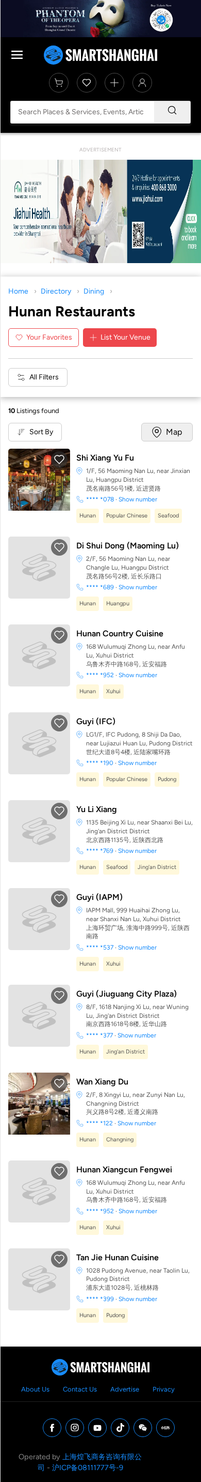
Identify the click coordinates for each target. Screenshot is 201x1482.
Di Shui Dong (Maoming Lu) (127, 546)
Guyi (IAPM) (99, 897)
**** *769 (99, 850)
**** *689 (100, 587)
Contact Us (80, 1389)
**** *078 (100, 499)
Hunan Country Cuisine (119, 633)
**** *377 (99, 1035)
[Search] (172, 112)
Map (174, 432)
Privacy (164, 1389)
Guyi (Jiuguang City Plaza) (126, 994)
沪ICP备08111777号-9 (87, 1467)
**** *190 (99, 763)
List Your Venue (125, 337)
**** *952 (100, 675)
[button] (59, 459)
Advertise (124, 1389)
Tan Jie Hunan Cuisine (117, 1257)
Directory (56, 291)
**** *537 (99, 947)
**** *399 (100, 1299)
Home (18, 291)
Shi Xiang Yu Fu (105, 458)
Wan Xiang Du (102, 1082)
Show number (138, 499)
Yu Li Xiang (96, 809)
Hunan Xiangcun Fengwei (124, 1169)
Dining (93, 291)
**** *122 (99, 1123)
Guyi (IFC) (95, 721)
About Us (35, 1389)
